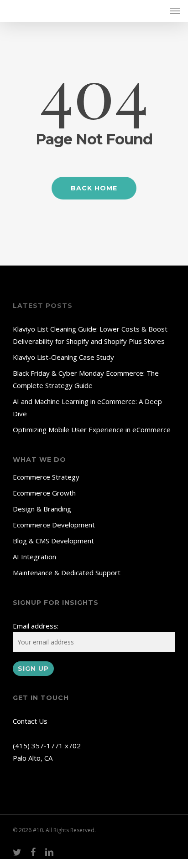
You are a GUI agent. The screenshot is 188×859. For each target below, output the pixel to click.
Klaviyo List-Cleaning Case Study (63, 357)
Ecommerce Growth (44, 492)
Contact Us (30, 721)
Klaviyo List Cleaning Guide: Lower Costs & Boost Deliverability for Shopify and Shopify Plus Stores (90, 335)
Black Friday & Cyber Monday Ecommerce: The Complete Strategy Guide (86, 379)
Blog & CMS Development (53, 540)
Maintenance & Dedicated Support (66, 572)
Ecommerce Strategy (46, 476)
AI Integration (34, 556)
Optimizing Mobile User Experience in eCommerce (92, 429)
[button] (175, 10)
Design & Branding (42, 508)
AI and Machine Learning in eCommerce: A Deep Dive (87, 407)
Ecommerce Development (54, 524)
